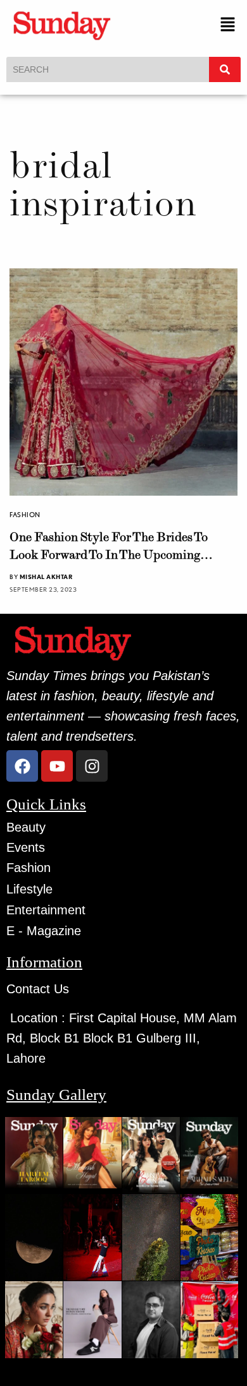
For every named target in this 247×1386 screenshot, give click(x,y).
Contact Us (37, 989)
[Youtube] (57, 766)
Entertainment (46, 910)
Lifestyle (29, 889)
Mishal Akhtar (46, 576)
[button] (228, 25)
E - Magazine (43, 931)
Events (25, 847)
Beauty (26, 827)
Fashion (25, 514)
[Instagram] (92, 766)
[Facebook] (22, 766)
